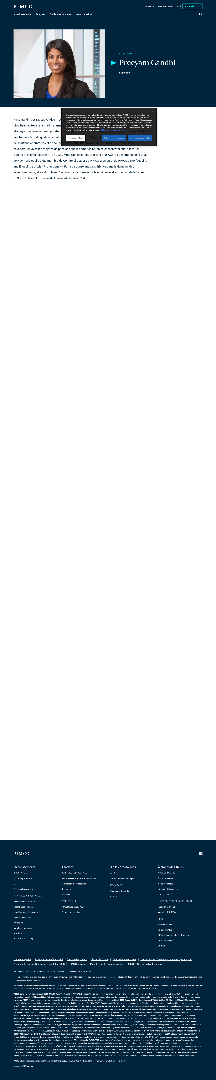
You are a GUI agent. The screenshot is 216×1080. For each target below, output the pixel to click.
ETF (15, 884)
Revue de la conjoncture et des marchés (79, 878)
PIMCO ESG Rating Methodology (145, 964)
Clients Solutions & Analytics (122, 878)
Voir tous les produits (23, 889)
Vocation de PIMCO (167, 912)
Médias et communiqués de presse (173, 935)
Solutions (18, 933)
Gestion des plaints (77, 959)
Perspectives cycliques (72, 912)
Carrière (161, 946)
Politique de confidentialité (49, 959)
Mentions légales (22, 959)
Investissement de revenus (26, 912)
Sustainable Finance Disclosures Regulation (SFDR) (40, 964)
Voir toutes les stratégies (25, 938)
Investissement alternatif (25, 901)
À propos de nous (166, 878)
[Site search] (200, 16)
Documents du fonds (119, 891)
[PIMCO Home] (23, 6)
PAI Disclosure (78, 964)
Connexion (190, 6)
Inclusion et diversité (167, 907)
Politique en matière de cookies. (112, 130)
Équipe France (164, 894)
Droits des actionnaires (124, 959)
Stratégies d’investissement (74, 884)
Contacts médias (165, 940)
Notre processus (165, 884)
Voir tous (66, 894)
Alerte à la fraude (99, 959)
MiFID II (113, 896)
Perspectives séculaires (72, 907)
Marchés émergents (23, 928)
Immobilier (18, 923)
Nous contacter (165, 924)
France (151, 6)
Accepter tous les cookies (140, 138)
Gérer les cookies (115, 964)
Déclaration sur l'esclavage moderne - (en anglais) (166, 959)
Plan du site (96, 964)
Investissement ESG (23, 917)
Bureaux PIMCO (165, 930)
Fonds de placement (23, 878)
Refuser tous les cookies (114, 138)
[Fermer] (152, 111)
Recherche (66, 889)
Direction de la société (168, 889)
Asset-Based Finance (23, 907)
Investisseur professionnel (168, 6)
